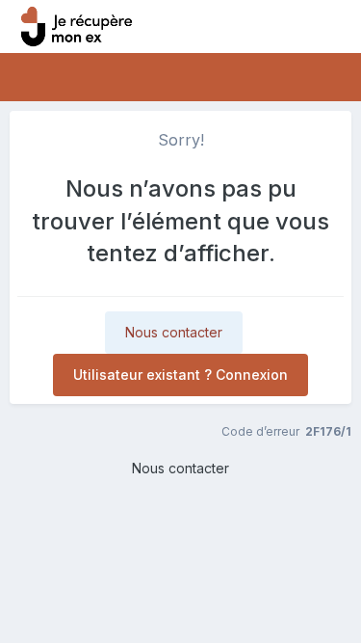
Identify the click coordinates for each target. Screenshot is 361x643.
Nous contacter (173, 332)
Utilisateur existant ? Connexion (180, 374)
